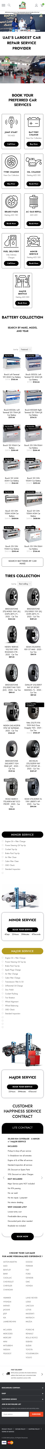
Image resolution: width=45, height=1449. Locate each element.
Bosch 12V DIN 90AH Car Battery (33, 446)
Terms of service (8, 1432)
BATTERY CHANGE (34, 133)
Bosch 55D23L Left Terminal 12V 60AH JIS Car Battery (33, 377)
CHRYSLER (7, 1285)
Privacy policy (7, 1429)
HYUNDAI (7, 1301)
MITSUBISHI (8, 1345)
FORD (28, 1273)
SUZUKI (28, 1345)
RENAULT (29, 1333)
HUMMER (7, 1297)
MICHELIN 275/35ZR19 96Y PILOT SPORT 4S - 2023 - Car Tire (33, 765)
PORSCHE (30, 1329)
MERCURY (7, 1337)
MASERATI (30, 1313)
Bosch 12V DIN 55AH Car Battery (33, 547)
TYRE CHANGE (11, 171)
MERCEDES (8, 1333)
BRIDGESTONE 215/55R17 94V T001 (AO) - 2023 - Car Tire (12, 687)
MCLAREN (7, 1329)
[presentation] (3, 1177)
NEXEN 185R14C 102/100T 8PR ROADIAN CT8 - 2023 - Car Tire (12, 651)
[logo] (22, 5)
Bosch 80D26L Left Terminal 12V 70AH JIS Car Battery (12, 412)
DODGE (29, 1262)
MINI (5, 1341)
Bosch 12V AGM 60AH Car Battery (12, 479)
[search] (9, 5)
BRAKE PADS (11, 211)
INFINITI (6, 1305)
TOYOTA (29, 1349)
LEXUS (28, 1301)
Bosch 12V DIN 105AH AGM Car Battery (12, 513)
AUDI (5, 1266)
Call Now (11, 144)
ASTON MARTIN (10, 1262)
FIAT (27, 1270)
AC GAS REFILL (34, 211)
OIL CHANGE (34, 171)
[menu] (3, 5)
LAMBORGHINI (9, 1321)
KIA (4, 1317)
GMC (28, 1281)
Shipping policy (34, 1429)
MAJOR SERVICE (22, 292)
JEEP (5, 1313)
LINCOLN (30, 1305)
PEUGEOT (7, 1353)
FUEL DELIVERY (11, 251)
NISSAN (6, 1349)
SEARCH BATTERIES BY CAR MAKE (22, 562)
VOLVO (29, 1357)
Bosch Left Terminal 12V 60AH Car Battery (12, 375)
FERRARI (29, 1266)
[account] (36, 5)
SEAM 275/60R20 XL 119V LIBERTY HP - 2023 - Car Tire (33, 801)
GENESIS (29, 1277)
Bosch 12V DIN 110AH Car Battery (11, 547)
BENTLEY (7, 1270)
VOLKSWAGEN (32, 1353)
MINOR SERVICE (33, 253)
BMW (5, 1273)
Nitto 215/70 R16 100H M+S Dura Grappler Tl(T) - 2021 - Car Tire (33, 726)
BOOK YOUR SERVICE (22, 929)
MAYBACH (30, 1317)
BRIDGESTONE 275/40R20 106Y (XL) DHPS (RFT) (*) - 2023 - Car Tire (12, 613)
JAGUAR (6, 1309)
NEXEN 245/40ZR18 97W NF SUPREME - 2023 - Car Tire (11, 728)
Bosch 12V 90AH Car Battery (11, 446)
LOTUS (28, 1309)
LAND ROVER (31, 1297)
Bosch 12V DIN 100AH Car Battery (33, 479)
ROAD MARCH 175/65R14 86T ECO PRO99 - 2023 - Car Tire (11, 803)
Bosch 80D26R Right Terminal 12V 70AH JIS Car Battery (33, 412)
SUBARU (29, 1341)
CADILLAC (7, 1277)
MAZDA (29, 1321)
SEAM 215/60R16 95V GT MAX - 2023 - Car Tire (33, 649)
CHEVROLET (8, 1281)
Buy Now (34, 144)
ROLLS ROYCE (32, 1337)
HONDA (29, 1285)
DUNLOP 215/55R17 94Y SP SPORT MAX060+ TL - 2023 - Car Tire (33, 689)
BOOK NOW (22, 1236)
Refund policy (20, 1429)
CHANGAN (8, 1289)
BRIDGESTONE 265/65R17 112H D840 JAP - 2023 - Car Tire (11, 765)
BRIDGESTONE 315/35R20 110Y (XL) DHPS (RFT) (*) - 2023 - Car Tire (33, 613)
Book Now (33, 184)
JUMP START (11, 132)
